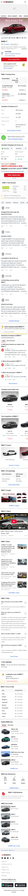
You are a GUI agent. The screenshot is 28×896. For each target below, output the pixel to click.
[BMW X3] (6, 762)
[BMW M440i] (6, 747)
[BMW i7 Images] (14, 27)
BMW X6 (13, 737)
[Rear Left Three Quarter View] (19, 501)
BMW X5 (13, 829)
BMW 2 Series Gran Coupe (17, 752)
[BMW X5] (6, 832)
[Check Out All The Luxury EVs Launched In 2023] (22, 575)
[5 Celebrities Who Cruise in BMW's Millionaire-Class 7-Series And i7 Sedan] (22, 585)
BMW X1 (13, 814)
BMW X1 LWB (14, 729)
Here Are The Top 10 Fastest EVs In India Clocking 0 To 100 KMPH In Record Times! (8, 562)
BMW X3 (13, 760)
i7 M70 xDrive (6, 94)
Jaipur (3, 716)
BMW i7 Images (14, 505)
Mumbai (4, 705)
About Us (4, 861)
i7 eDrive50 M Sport (7, 86)
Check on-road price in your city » (13, 53)
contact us (5, 867)
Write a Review (14, 44)
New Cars (6, 850)
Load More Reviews (14, 321)
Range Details (16, 484)
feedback (4, 875)
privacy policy (6, 872)
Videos (25, 37)
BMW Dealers (15, 788)
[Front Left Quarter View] (19, 497)
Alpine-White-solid (10, 459)
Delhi (3, 694)
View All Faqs (14, 656)
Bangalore (4, 699)
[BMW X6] (6, 739)
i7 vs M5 (10, 409)
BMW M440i (14, 744)
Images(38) (13, 37)
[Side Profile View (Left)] (24, 497)
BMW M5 (10, 404)
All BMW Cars (14, 768)
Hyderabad (4, 702)
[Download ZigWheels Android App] (7, 885)
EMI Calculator (9, 676)
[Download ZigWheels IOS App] (21, 885)
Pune (3, 710)
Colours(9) (5, 37)
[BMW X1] (6, 816)
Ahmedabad (5, 708)
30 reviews (6, 44)
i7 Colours (16, 465)
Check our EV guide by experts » (15, 139)
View (20, 37)
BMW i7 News (15, 593)
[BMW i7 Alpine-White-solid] (10, 453)
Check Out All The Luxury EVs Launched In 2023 (8, 573)
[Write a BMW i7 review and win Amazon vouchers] (14, 171)
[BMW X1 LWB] (6, 731)
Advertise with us (7, 864)
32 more (24, 501)
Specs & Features (16, 130)
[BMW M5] (10, 397)
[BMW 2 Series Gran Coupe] (6, 754)
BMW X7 (13, 822)
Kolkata (4, 696)
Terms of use (5, 869)
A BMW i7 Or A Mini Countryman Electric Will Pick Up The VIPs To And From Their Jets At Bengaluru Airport (8, 548)
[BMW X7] (6, 824)
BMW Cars (11, 850)
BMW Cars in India (15, 846)
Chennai (4, 713)
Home (2, 850)
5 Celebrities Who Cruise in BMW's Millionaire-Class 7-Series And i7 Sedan (8, 584)
